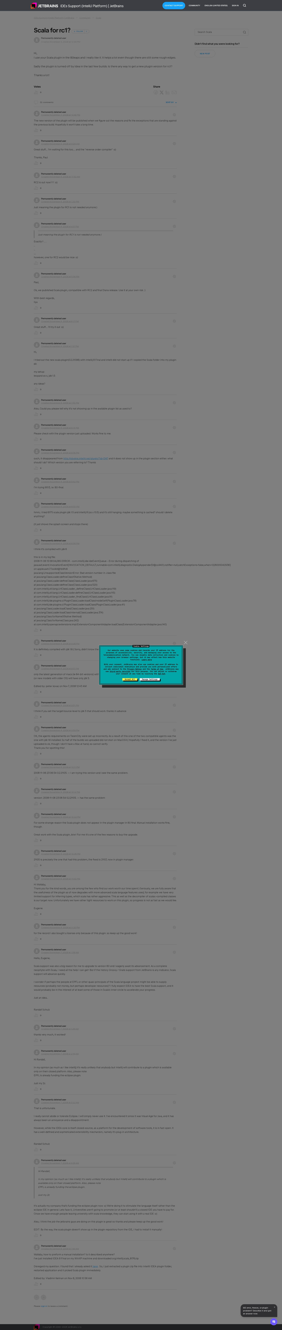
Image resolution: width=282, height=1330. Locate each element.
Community (194, 6)
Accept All (130, 679)
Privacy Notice (134, 669)
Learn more (147, 660)
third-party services (120, 671)
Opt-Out (161, 674)
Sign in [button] (235, 6)
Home (44, 6)
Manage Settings (149, 679)
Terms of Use (157, 669)
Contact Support (174, 6)
